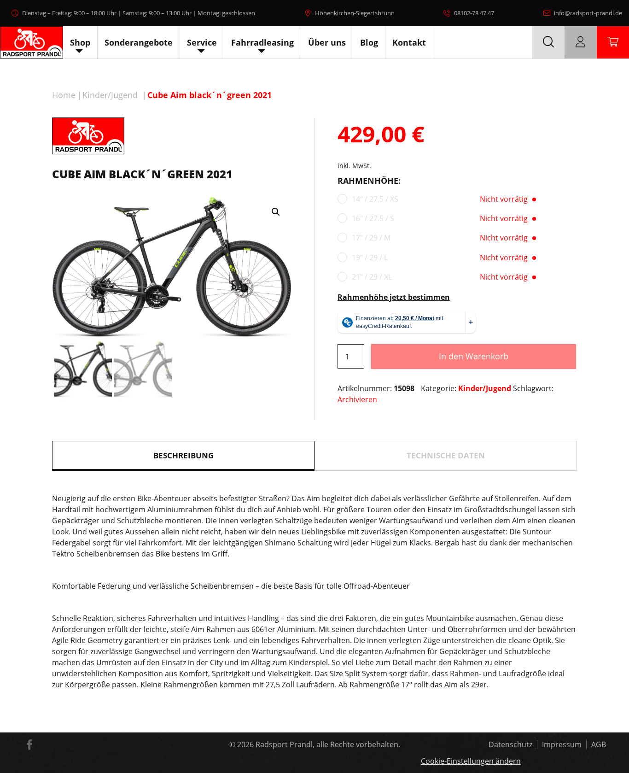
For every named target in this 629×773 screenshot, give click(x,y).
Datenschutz (510, 744)
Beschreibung (183, 455)
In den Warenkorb (473, 356)
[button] (276, 212)
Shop (80, 42)
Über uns (327, 42)
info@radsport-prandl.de (588, 13)
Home (64, 94)
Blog (369, 42)
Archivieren (357, 399)
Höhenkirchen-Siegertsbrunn (355, 13)
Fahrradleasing (262, 42)
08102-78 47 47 (474, 13)
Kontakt (409, 42)
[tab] (183, 456)
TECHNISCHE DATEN (446, 455)
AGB (598, 744)
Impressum (562, 744)
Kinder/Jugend (110, 94)
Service (202, 42)
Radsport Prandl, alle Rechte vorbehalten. (328, 744)
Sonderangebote (139, 42)
